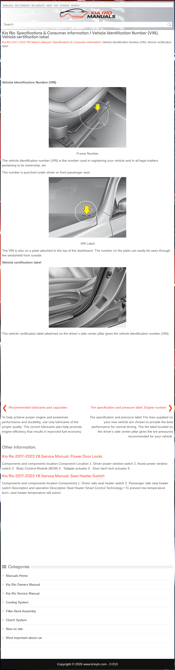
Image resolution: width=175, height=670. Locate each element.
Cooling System (17, 602)
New (49, 5)
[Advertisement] (87, 64)
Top (56, 5)
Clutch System (16, 620)
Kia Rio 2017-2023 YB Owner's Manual (26, 42)
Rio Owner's (22, 5)
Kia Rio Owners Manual (23, 584)
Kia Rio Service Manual (22, 593)
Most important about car (24, 638)
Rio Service (38, 5)
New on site (14, 629)
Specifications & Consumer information (77, 42)
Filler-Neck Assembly (21, 611)
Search (75, 5)
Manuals (8, 5)
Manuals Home (17, 575)
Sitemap (64, 5)
